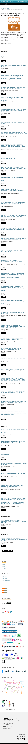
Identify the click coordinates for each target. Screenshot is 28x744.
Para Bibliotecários (6, 580)
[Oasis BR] (7, 659)
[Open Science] (8, 648)
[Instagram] (8, 612)
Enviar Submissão (7, 550)
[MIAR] (8, 655)
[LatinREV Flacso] (17, 640)
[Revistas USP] (10, 644)
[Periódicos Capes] (6, 625)
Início (2, 8)
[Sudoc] (16, 655)
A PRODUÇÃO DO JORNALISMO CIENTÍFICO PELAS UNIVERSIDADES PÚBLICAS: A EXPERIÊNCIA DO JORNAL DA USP (13, 110)
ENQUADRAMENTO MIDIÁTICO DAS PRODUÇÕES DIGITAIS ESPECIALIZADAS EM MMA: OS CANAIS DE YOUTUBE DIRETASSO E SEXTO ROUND (13, 443)
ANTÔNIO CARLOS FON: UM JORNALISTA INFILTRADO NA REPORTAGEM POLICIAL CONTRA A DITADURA (13, 521)
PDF (4, 61)
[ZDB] (17, 659)
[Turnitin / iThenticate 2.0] (6, 672)
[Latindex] (21, 622)
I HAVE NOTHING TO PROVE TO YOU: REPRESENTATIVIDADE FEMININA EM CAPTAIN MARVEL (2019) (12, 191)
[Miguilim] (6, 637)
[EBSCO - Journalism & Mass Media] (20, 625)
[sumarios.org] (13, 625)
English (3, 564)
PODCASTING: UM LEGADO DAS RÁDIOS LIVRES (12, 369)
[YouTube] (5, 612)
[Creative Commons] (8, 603)
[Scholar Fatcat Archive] (3, 662)
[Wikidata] (13, 659)
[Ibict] (8, 629)
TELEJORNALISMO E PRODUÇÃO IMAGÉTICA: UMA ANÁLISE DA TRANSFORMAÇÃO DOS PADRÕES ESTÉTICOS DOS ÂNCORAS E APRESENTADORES (13, 228)
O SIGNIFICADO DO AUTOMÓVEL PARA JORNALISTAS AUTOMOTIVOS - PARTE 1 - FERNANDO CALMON (14, 539)
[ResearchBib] (17, 644)
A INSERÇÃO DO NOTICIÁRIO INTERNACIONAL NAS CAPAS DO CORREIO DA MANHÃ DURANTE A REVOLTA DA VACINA (13, 250)
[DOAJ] (7, 640)
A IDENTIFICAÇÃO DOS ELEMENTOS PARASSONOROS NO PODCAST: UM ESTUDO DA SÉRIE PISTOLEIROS (12, 262)
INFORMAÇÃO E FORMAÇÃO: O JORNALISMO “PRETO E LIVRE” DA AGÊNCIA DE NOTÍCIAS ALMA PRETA (13, 179)
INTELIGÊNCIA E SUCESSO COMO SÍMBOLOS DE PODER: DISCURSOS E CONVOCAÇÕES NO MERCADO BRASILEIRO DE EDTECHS (14, 413)
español (3, 566)
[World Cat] (22, 659)
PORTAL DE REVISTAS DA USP (7, 1)
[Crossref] (13, 622)
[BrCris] (14, 637)
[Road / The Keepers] (20, 648)
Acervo (7, 8)
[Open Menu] (1, 4)
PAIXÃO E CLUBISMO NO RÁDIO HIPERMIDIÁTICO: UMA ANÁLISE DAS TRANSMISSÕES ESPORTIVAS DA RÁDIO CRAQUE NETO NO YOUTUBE (13, 338)
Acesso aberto (6, 601)
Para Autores (4, 578)
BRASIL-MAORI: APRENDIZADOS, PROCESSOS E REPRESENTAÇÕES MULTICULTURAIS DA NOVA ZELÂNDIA (12, 122)
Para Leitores (4, 576)
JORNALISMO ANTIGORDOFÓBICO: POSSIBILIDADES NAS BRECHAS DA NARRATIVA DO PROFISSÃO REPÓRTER (14, 431)
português (4, 568)
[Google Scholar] (4, 644)
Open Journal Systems (7, 556)
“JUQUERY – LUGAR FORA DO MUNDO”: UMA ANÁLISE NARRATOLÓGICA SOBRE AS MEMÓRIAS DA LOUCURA (13, 99)
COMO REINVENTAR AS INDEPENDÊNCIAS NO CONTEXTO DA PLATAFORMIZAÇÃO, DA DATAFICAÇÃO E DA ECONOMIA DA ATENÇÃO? (12, 77)
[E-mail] (3, 612)
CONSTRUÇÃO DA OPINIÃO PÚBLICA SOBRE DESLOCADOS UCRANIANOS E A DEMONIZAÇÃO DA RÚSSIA (13, 302)
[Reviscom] (9, 632)
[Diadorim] (5, 622)
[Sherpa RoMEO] (19, 637)
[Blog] (11, 612)
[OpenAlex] (8, 651)
